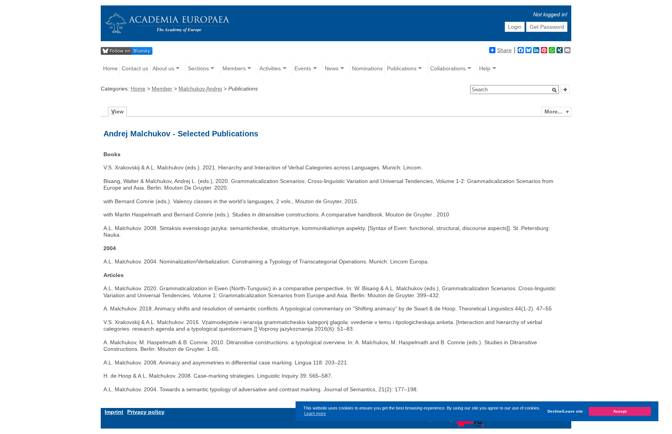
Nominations (367, 68)
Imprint (114, 412)
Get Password (547, 27)
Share (504, 50)
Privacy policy (145, 412)
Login (515, 27)
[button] (554, 90)
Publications (401, 68)
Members (234, 68)
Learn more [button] (315, 413)
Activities (270, 68)
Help (484, 68)
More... (553, 111)
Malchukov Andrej (200, 88)
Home (110, 68)
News (331, 68)
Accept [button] (619, 411)
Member (162, 88)
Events (302, 68)
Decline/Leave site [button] (565, 411)
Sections (198, 68)
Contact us (135, 68)
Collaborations (448, 68)
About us (163, 68)
